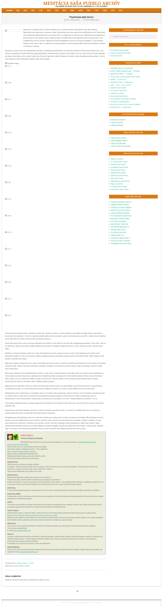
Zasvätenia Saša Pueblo (119, 167)
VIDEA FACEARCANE (118, 144)
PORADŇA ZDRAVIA (118, 120)
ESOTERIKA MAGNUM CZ (120, 227)
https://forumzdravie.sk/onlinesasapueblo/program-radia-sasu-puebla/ (32, 515)
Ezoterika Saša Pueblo (119, 187)
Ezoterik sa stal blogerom (120, 102)
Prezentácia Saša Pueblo (120, 50)
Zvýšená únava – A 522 (25, 563)
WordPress (99, 602)
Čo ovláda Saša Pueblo (119, 162)
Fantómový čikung (117, 93)
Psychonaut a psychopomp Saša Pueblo (125, 77)
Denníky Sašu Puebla (118, 164)
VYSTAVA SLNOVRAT (118, 233)
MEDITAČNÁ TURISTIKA (119, 224)
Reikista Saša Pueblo (118, 173)
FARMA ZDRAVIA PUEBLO (120, 205)
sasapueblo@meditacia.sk (87, 442)
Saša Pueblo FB (116, 56)
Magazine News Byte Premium (79, 602)
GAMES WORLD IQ (117, 235)
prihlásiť (46, 580)
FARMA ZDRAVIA (117, 125)
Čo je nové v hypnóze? (119, 91)
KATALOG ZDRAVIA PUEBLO (121, 202)
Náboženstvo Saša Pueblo (120, 181)
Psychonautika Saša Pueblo (121, 53)
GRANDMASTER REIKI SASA (121, 244)
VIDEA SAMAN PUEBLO (119, 141)
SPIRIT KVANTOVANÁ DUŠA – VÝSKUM (125, 71)
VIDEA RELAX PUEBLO (119, 138)
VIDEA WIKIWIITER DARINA (120, 146)
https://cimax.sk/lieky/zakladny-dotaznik (21, 451)
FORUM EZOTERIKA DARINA (121, 208)
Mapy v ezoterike (117, 184)
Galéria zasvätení (117, 159)
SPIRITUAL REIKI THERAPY (120, 241)
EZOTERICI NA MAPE (118, 221)
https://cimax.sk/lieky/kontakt (17, 444)
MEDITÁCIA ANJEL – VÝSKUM (122, 74)
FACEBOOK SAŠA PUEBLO (120, 238)
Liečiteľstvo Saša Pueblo (120, 189)
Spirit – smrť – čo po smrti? (121, 85)
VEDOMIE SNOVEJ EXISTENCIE (122, 68)
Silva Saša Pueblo (117, 178)
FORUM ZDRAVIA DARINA (120, 213)
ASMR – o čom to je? (118, 79)
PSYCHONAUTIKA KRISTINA (121, 216)
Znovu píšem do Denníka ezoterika (123, 99)
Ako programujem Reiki (119, 96)
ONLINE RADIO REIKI (118, 230)
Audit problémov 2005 (21, 566)
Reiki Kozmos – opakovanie (121, 107)
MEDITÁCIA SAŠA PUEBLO (120, 219)
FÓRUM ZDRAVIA (117, 123)
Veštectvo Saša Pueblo (119, 176)
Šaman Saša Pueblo (118, 170)
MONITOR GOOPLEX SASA (120, 210)
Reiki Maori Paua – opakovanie (122, 82)
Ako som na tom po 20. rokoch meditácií (125, 104)
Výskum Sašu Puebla (118, 88)
